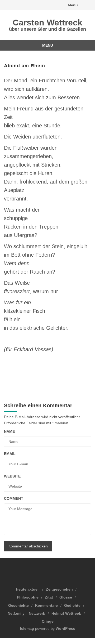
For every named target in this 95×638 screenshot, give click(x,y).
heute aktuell (28, 589)
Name (9, 431)
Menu (73, 5)
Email (10, 454)
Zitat (49, 597)
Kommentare (46, 605)
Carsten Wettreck (47, 22)
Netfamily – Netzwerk (26, 613)
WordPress (65, 628)
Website (12, 476)
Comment (13, 498)
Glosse (65, 597)
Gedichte (72, 605)
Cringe (48, 621)
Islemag (27, 628)
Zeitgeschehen (59, 589)
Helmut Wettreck (66, 613)
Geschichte (18, 605)
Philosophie (28, 597)
